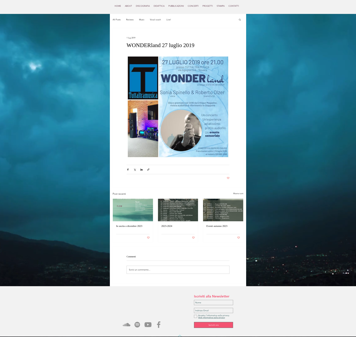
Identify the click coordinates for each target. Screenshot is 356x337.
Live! (168, 19)
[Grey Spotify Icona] (137, 324)
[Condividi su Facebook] (128, 169)
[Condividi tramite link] (148, 169)
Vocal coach (155, 19)
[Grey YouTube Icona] (148, 324)
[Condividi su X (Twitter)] (134, 169)
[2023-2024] (178, 210)
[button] (239, 19)
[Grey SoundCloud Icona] (126, 324)
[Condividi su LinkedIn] (141, 169)
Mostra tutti (238, 193)
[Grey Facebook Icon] (158, 324)
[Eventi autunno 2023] (223, 210)
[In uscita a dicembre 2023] (133, 210)
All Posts (117, 19)
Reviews (130, 19)
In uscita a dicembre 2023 (129, 226)
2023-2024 (166, 226)
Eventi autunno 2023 (216, 226)
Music (141, 19)
